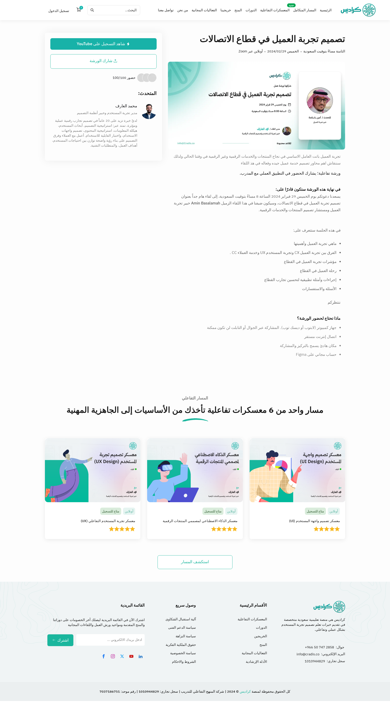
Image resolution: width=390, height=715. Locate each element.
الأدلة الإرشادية (256, 661)
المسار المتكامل (304, 10)
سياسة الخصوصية (183, 653)
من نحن (182, 10)
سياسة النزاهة (186, 636)
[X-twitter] (122, 656)
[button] (103, 61)
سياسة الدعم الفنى (182, 627)
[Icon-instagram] (113, 656)
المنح (238, 10)
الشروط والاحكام (184, 661)
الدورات (251, 10)
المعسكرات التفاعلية (275, 10)
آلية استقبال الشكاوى (180, 619)
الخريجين (260, 636)
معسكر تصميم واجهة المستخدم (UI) (314, 520)
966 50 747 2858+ (319, 647)
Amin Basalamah (205, 203)
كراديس (245, 691)
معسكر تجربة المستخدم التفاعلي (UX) (108, 520)
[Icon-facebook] (104, 656)
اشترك (63, 640)
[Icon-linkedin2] (141, 656)
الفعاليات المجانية (204, 10)
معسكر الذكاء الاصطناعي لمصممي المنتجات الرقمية (200, 520)
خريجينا (226, 10)
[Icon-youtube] (131, 656)
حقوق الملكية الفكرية (181, 644)
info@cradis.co (308, 654)
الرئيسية (326, 10)
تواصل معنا (166, 10)
